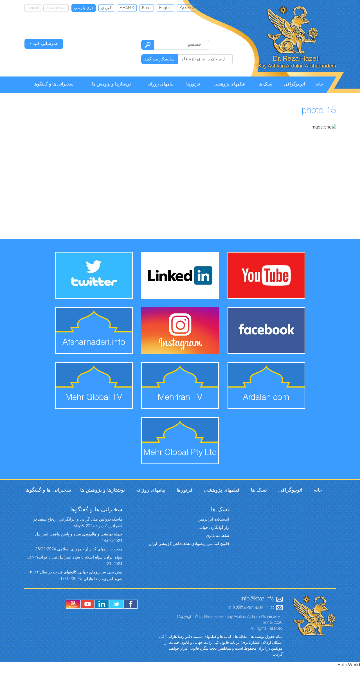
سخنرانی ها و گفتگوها (53, 84)
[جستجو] (147, 45)
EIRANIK (127, 8)
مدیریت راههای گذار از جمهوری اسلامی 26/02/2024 (78, 549)
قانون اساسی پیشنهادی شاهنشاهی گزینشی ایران (189, 544)
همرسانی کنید (45, 44)
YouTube (87, 604)
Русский (186, 8)
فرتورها (193, 84)
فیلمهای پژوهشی (229, 84)
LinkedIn (102, 604)
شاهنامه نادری (217, 536)
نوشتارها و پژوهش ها (111, 84)
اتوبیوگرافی (294, 84)
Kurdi (146, 8)
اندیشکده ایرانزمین (213, 519)
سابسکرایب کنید (159, 59)
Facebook (130, 604)
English (165, 8)
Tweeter (116, 604)
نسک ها (265, 84)
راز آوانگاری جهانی (213, 528)
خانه (319, 84)
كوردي (106, 8)
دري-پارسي (83, 8)
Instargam (73, 604)
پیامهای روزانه (160, 84)
